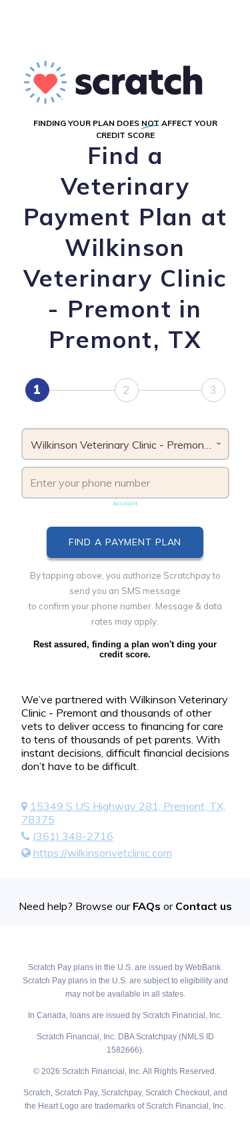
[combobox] (125, 444)
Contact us (203, 906)
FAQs (147, 906)
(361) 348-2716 (73, 836)
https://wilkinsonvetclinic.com (102, 852)
